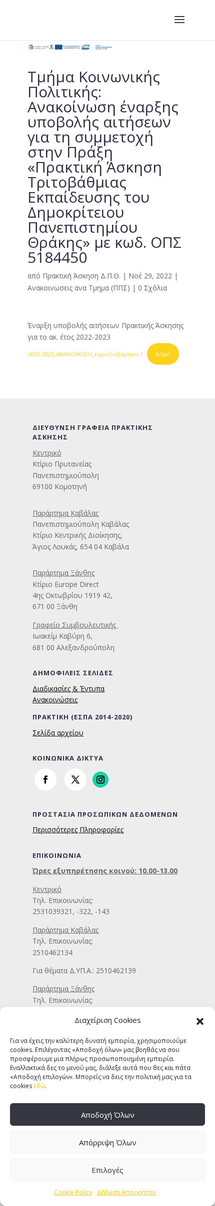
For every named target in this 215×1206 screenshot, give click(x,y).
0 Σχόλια (152, 287)
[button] (200, 1020)
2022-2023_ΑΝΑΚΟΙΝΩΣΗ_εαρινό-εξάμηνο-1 (85, 354)
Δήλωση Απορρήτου (126, 1192)
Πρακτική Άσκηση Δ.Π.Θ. (81, 275)
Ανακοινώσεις (55, 699)
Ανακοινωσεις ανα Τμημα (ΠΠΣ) (79, 287)
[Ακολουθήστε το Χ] (75, 780)
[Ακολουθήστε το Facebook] (45, 780)
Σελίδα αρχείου (58, 732)
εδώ (39, 1086)
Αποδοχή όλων (107, 1115)
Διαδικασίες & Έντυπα (68, 688)
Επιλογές (108, 1170)
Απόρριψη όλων (107, 1142)
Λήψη (163, 354)
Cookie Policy (73, 1192)
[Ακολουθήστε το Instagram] (100, 780)
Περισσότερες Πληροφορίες (78, 829)
